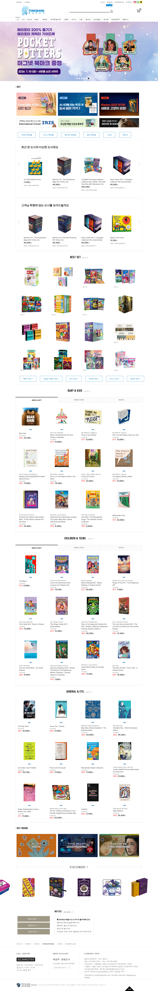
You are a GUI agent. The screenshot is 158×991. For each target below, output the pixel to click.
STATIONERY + (79, 867)
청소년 (88, 19)
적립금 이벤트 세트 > (51, 379)
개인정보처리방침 (48, 944)
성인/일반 (97, 19)
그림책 (66, 19)
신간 (23, 19)
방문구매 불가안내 (63, 928)
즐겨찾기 (19, 2)
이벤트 (36, 19)
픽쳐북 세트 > (94, 379)
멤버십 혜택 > (33, 919)
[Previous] (9, 52)
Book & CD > (33, 932)
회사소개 (19, 944)
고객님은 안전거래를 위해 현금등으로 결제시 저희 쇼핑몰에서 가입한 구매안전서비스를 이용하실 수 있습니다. (72, 985)
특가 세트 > (74, 379)
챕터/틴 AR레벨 (70, 135)
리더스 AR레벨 (48, 135)
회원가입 (110, 2)
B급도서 (126, 19)
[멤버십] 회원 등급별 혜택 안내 (68, 922)
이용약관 (28, 944)
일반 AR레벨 (91, 135)
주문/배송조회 (119, 2)
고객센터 (27, 2)
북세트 (44, 19)
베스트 (29, 19)
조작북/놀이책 (55, 19)
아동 (81, 19)
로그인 (103, 2)
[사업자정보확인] (102, 972)
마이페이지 (129, 2)
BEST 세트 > (28, 379)
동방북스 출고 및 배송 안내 (67, 925)
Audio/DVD (115, 19)
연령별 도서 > (33, 925)
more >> (85, 257)
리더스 (73, 19)
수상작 (109, 135)
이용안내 (36, 944)
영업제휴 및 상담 (70, 944)
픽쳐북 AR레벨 (26, 135)
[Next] (150, 52)
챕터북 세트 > (135, 379)
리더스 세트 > (115, 379)
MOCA (125, 135)
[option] (35, 172)
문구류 (106, 19)
